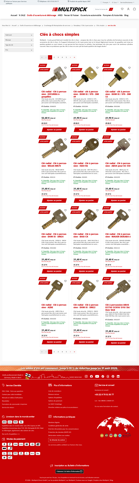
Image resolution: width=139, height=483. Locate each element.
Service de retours (8, 407)
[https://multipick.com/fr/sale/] (69, 368)
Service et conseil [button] (106, 385)
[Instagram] (86, 376)
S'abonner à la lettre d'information (68, 471)
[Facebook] (91, 376)
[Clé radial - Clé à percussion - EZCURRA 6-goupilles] (54, 77)
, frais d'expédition (62, 477)
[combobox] (101, 9)
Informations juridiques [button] (64, 417)
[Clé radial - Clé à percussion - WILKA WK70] (54, 148)
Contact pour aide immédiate (11, 394)
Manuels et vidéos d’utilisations (12, 398)
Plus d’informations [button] (63, 385)
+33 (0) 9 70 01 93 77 (104, 395)
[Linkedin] (118, 376)
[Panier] (134, 9)
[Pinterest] (113, 376)
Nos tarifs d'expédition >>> (11, 434)
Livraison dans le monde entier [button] (20, 417)
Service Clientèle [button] (13, 385)
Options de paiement (55, 401)
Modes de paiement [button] (16, 439)
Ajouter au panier (54, 130)
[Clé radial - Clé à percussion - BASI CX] (86, 219)
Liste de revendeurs (54, 391)
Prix (6, 50)
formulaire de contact (110, 406)
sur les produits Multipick (56, 480)
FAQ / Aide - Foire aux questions (12, 391)
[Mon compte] (128, 9)
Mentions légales (54, 422)
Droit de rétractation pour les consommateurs (63, 429)
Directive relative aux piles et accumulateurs (63, 407)
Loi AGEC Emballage (55, 404)
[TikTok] (102, 376)
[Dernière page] (74, 57)
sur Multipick (70, 480)
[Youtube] (97, 376)
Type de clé (9, 45)
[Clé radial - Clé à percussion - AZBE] (54, 290)
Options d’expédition (55, 397)
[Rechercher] (111, 9)
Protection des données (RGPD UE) (59, 432)
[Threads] (108, 376)
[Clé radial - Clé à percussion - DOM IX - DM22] (86, 290)
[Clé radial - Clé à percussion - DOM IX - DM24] (54, 219)
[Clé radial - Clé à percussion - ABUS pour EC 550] (118, 148)
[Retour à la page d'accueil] (70, 9)
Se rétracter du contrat (57, 440)
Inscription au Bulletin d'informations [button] (72, 465)
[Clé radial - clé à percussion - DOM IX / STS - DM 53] (118, 77)
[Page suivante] (70, 57)
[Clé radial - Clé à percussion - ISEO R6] (86, 148)
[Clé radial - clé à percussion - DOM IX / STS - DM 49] (86, 77)
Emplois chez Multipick (101, 480)
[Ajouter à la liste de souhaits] (65, 68)
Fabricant (8, 35)
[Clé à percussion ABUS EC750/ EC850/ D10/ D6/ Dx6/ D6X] (118, 290)
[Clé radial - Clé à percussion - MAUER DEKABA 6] (118, 219)
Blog (111, 480)
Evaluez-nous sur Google (84, 480)
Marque (8, 40)
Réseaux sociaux (53, 394)
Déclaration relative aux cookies (59, 435)
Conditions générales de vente (58, 426)
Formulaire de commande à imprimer (14, 404)
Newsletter (5, 401)
